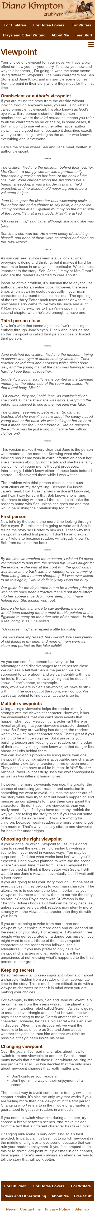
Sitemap (81, 1209)
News (11, 1209)
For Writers (81, 25)
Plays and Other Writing (24, 35)
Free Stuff (83, 35)
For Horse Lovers (48, 25)
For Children (15, 25)
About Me (60, 35)
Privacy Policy (57, 1209)
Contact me (30, 1209)
